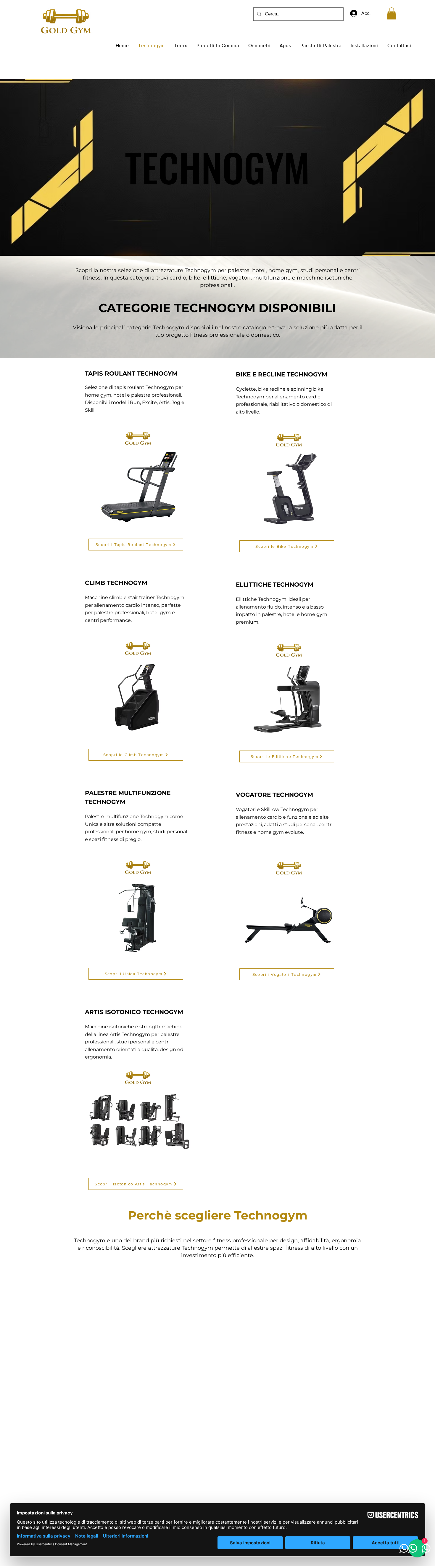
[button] (391, 13)
